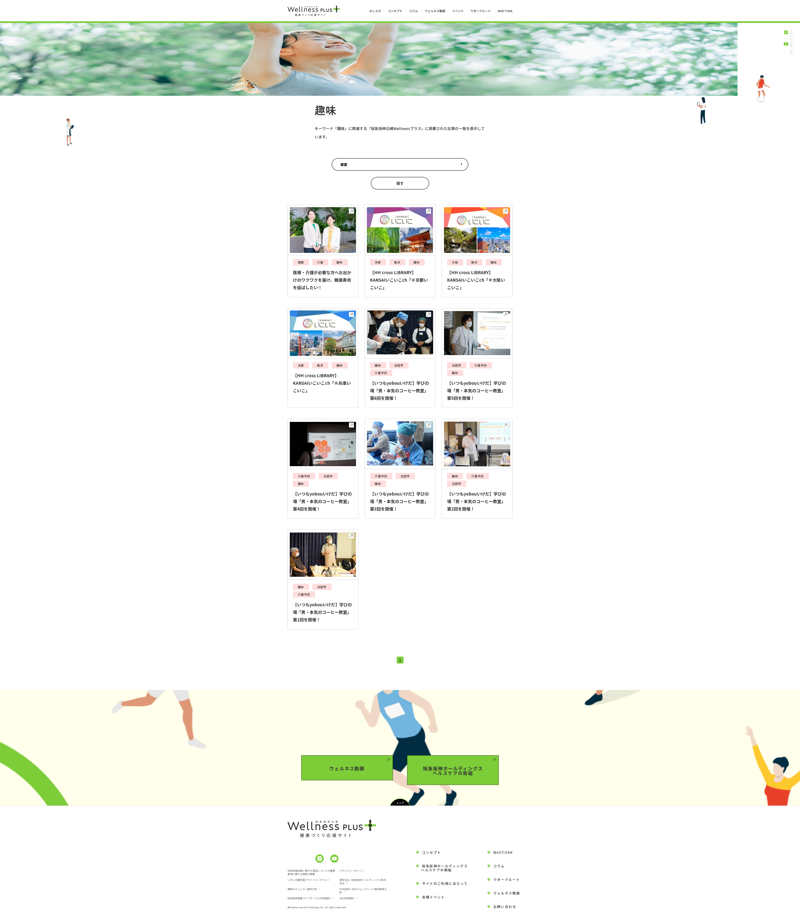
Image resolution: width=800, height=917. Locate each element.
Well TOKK (505, 11)
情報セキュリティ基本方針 (302, 889)
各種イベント (433, 896)
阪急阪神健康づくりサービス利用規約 (309, 898)
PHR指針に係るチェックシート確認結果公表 (363, 890)
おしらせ (375, 11)
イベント (458, 11)
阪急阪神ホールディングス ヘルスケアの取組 (442, 867)
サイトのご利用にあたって (445, 883)
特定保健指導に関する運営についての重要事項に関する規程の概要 (311, 872)
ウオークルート (480, 11)
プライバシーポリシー (351, 870)
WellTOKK (503, 852)
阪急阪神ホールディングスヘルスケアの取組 (453, 770)
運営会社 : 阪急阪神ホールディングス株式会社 (362, 881)
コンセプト (395, 11)
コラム (413, 11)
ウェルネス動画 (435, 11)
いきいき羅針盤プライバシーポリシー (309, 880)
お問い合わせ (504, 906)
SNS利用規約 (346, 898)
